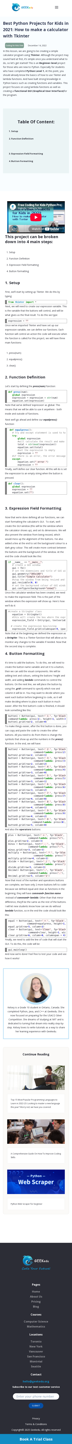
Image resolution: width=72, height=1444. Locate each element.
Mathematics (36, 1326)
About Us (36, 1296)
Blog (36, 1306)
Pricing (36, 1301)
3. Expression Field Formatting (26, 153)
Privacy (36, 1418)
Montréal (36, 1361)
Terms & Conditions (36, 1424)
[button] (57, 7)
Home (36, 1291)
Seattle (36, 1366)
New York (36, 1346)
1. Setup (13, 131)
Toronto (36, 1341)
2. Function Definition (21, 138)
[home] (23, 7)
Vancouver (36, 1351)
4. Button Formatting (21, 161)
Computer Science (36, 1321)
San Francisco (36, 1356)
